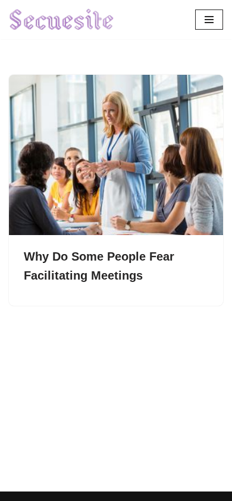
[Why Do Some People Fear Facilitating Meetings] (116, 155)
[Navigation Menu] (209, 19)
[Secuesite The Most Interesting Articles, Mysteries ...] (62, 19)
